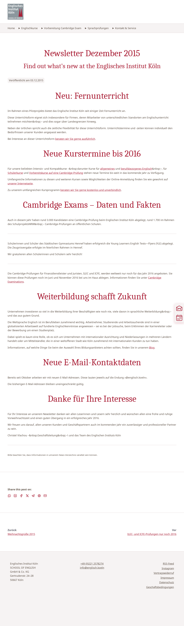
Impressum (167, 577)
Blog (152, 347)
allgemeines (107, 168)
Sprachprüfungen (98, 28)
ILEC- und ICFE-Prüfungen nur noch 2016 (151, 534)
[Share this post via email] (45, 495)
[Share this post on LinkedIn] (15, 495)
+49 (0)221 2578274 (91, 563)
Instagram (168, 568)
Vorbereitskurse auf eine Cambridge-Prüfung (56, 173)
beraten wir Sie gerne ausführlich (75, 139)
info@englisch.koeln (92, 567)
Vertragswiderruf (164, 573)
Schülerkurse (15, 173)
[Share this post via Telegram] (33, 495)
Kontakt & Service (125, 28)
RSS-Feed (168, 563)
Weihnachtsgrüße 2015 (21, 534)
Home (11, 28)
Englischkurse (29, 28)
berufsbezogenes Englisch (136, 168)
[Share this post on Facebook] (21, 495)
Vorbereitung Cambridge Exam (62, 28)
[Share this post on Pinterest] (39, 495)
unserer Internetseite (20, 183)
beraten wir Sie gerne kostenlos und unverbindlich (90, 190)
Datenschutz (166, 582)
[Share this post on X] (27, 495)
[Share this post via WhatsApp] (9, 495)
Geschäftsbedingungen (160, 587)
